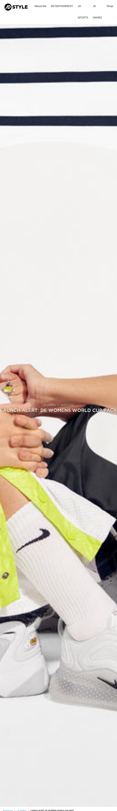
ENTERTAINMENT (62, 6)
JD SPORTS (83, 12)
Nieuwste (40, 6)
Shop (110, 6)
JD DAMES (97, 12)
